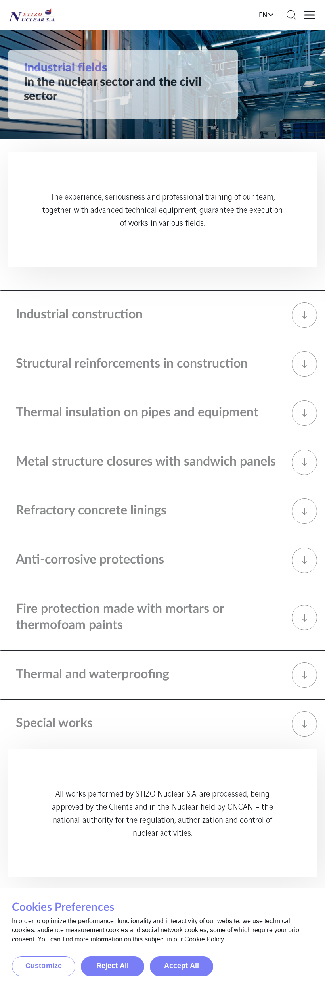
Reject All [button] (112, 966)
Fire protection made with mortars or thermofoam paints (120, 617)
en (263, 14)
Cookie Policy (204, 939)
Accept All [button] (181, 966)
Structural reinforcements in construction (132, 363)
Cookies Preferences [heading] (63, 907)
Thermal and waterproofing (92, 674)
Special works (54, 723)
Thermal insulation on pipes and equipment (137, 412)
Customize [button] (43, 966)
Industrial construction (79, 314)
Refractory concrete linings (91, 510)
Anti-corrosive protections (90, 559)
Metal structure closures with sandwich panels (146, 461)
